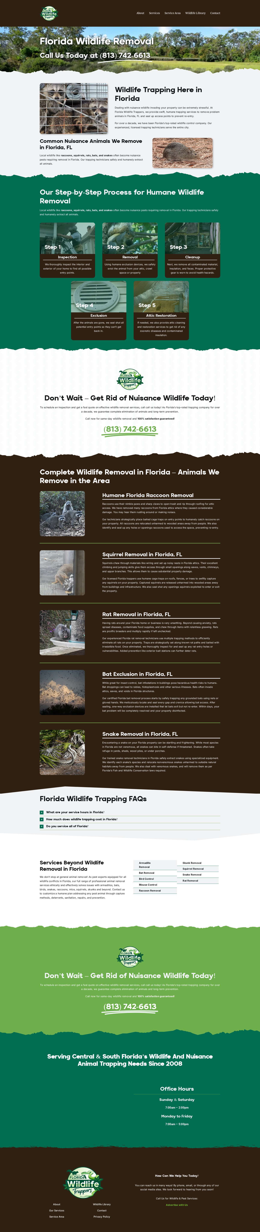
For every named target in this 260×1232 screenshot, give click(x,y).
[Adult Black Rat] (62, 611)
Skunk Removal (192, 862)
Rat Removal (190, 880)
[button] (130, 812)
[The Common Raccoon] (62, 492)
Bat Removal (146, 872)
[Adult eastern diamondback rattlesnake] (62, 731)
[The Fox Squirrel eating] (62, 551)
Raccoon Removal (150, 890)
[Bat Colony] (62, 671)
